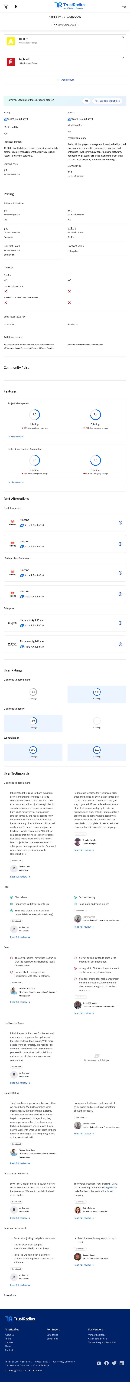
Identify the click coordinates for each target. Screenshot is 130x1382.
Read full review (18, 877)
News (8, 1346)
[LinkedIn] (121, 1363)
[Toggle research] (15, 6)
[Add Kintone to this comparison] (120, 523)
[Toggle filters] (6, 6)
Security (26, 1362)
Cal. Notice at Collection (17, 1365)
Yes (86, 101)
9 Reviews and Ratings (28, 43)
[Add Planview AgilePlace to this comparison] (120, 623)
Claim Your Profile (97, 1339)
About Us (9, 1335)
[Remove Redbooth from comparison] (123, 57)
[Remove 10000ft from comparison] (123, 37)
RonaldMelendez (90, 1003)
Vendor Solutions (96, 1335)
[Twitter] (114, 1363)
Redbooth (24, 59)
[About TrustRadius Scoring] (6, 119)
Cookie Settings (41, 1365)
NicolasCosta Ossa (27, 989)
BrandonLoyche (89, 840)
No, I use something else (107, 101)
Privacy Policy (41, 1362)
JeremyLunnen (89, 917)
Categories (52, 1335)
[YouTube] (98, 1363)
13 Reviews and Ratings (28, 63)
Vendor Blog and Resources (102, 1342)
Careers (9, 1342)
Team (8, 1339)
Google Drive (110, 1187)
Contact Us (10, 1350)
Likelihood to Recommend (17, 680)
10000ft (23, 39)
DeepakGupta (88, 1255)
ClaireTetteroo (89, 1208)
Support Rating (11, 738)
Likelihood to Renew (14, 709)
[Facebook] (106, 1363)
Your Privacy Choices (62, 1362)
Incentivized (16, 860)
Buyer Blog (52, 1339)
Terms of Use (12, 1362)
